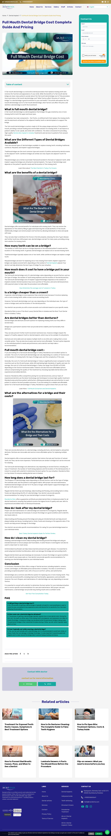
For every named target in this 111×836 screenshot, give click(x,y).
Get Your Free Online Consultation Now (93, 61)
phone (49, 684)
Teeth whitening (66, 800)
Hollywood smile (66, 796)
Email (83, 30)
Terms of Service (47, 818)
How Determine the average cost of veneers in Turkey (37, 288)
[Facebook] (20, 653)
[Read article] (12, 714)
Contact (78, 7)
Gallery (56, 7)
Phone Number (85, 36)
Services (48, 7)
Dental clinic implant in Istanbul (23, 133)
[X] (24, 653)
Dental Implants (66, 792)
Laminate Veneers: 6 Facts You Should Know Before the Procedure (54, 764)
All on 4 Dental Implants (66, 817)
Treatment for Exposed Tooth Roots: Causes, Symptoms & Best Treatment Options (19, 727)
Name (83, 23)
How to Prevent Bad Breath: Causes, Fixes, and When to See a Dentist (18, 764)
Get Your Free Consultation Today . (37, 593)
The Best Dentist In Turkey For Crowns (43, 168)
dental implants (52, 263)
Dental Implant (14, 15)
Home (32, 7)
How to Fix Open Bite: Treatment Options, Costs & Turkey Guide (90, 727)
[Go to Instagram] (108, 2)
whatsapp (29, 684)
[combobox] (84, 39)
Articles (70, 7)
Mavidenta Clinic (10, 499)
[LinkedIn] (28, 653)
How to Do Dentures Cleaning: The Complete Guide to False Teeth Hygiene (55, 727)
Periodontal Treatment (65, 811)
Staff (63, 7)
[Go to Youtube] (103, 2)
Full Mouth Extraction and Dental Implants (42, 388)
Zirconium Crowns (67, 805)
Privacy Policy (46, 814)
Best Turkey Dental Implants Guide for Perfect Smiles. (37, 533)
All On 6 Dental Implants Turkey (66, 824)
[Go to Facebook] (105, 2)
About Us (39, 7)
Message (84, 43)
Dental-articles (47, 800)
